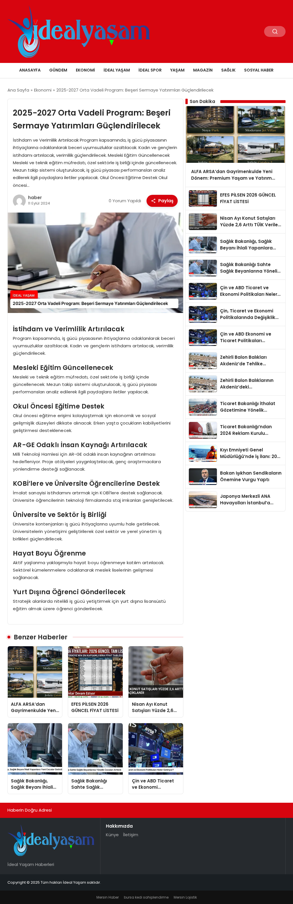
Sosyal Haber (259, 70)
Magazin (203, 70)
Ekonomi (85, 70)
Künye (112, 835)
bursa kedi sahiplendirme (146, 897)
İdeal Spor (150, 70)
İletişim (130, 835)
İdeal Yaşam (117, 70)
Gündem (58, 70)
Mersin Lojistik (185, 897)
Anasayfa (30, 70)
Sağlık (228, 70)
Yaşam (177, 70)
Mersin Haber (107, 897)
